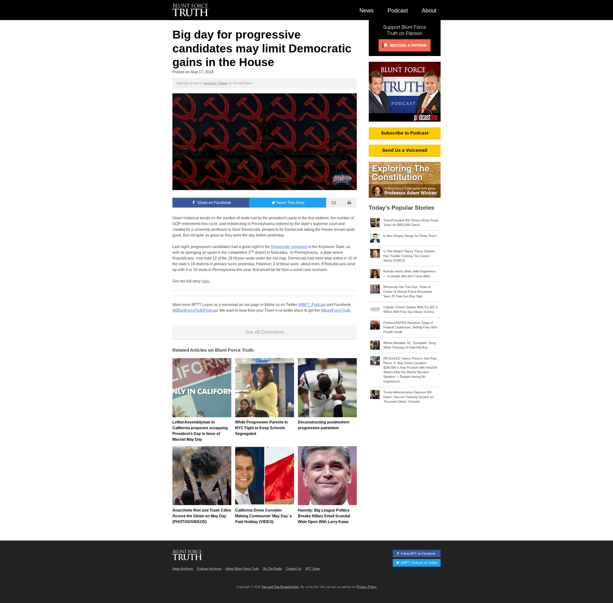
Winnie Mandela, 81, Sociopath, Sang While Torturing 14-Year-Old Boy (409, 345)
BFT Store (313, 568)
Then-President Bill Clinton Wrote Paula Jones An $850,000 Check (410, 223)
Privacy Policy (367, 587)
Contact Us (293, 568)
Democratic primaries (289, 247)
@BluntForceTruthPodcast (194, 310)
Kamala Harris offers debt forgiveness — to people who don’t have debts (409, 274)
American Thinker (215, 83)
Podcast (397, 10)
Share (213, 203)
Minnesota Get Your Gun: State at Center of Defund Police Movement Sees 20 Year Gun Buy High (407, 291)
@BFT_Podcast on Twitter (418, 562)
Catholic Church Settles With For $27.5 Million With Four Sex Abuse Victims (410, 309)
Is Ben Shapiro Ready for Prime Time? (410, 236)
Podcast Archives (209, 568)
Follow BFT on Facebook (418, 553)
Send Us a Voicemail (404, 150)
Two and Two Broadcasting (280, 587)
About (429, 10)
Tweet (290, 203)
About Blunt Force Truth (242, 568)
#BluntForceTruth (335, 310)
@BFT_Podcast (311, 305)
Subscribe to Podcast (404, 132)
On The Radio (272, 568)
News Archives (182, 568)
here (205, 281)
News (366, 10)
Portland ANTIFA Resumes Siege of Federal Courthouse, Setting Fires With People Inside (410, 327)
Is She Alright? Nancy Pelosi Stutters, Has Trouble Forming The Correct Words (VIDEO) (409, 255)
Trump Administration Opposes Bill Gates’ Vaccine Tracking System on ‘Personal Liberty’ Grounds (408, 396)
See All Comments (264, 332)
